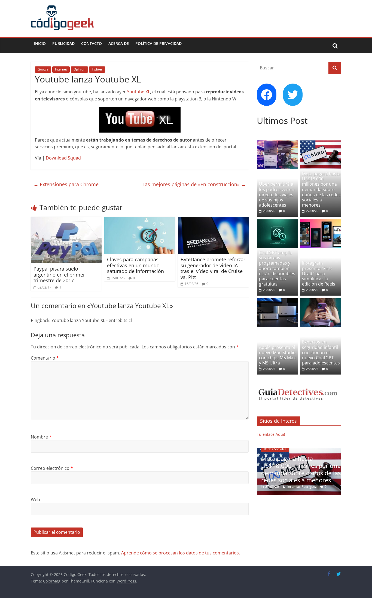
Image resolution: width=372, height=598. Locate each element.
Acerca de (118, 43)
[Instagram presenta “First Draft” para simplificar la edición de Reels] (320, 222)
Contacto (91, 43)
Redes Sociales (275, 449)
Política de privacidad (158, 43)
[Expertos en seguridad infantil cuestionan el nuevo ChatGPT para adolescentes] (320, 301)
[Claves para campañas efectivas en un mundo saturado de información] (139, 220)
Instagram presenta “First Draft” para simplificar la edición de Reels (318, 273)
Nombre (41, 437)
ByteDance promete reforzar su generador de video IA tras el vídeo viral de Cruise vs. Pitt (213, 268)
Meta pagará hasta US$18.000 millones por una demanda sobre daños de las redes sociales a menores (321, 189)
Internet (61, 69)
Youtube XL (138, 92)
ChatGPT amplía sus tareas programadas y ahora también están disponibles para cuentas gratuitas (277, 268)
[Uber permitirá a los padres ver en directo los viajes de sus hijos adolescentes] (277, 143)
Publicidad (63, 43)
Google (43, 69)
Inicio (40, 43)
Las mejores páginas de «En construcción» (194, 184)
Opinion (79, 69)
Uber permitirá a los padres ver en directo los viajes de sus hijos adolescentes (276, 194)
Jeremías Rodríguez (302, 486)
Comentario (45, 358)
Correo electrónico (52, 468)
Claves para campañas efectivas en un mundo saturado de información (135, 265)
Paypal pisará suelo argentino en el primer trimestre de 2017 (59, 274)
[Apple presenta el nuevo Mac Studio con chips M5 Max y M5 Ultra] (277, 301)
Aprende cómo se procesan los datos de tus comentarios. (180, 553)
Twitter (97, 69)
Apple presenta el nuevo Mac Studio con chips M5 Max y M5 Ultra (277, 355)
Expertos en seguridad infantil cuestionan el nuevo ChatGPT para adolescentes (321, 352)
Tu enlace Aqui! (271, 434)
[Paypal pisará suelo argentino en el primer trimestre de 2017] (66, 220)
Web (35, 499)
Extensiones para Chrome (66, 184)
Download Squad (63, 158)
